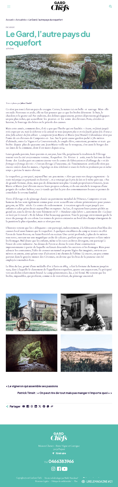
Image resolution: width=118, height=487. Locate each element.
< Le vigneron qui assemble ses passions (32, 386)
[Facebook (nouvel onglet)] (59, 469)
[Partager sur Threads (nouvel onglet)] (32, 406)
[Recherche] (110, 6)
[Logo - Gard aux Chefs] (60, 7)
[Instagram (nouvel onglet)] (53, 469)
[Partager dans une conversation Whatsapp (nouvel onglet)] (48, 406)
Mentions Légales (42, 481)
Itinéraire (59, 453)
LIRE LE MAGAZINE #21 (96, 482)
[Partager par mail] (24, 406)
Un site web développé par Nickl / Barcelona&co (62, 478)
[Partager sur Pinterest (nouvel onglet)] (44, 406)
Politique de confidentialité (61, 481)
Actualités (21, 19)
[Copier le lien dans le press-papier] (52, 406)
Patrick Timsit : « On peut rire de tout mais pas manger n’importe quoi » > (65, 393)
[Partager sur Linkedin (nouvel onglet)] (36, 406)
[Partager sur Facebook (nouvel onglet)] (28, 406)
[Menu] (9, 6)
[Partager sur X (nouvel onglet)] (40, 406)
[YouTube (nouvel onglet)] (64, 469)
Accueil (9, 19)
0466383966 (61, 461)
